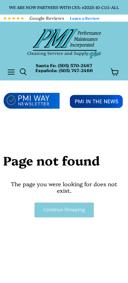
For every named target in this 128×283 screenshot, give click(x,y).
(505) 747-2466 (76, 70)
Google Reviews (47, 18)
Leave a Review (85, 18)
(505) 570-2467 (75, 65)
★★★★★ (14, 18)
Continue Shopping (64, 209)
